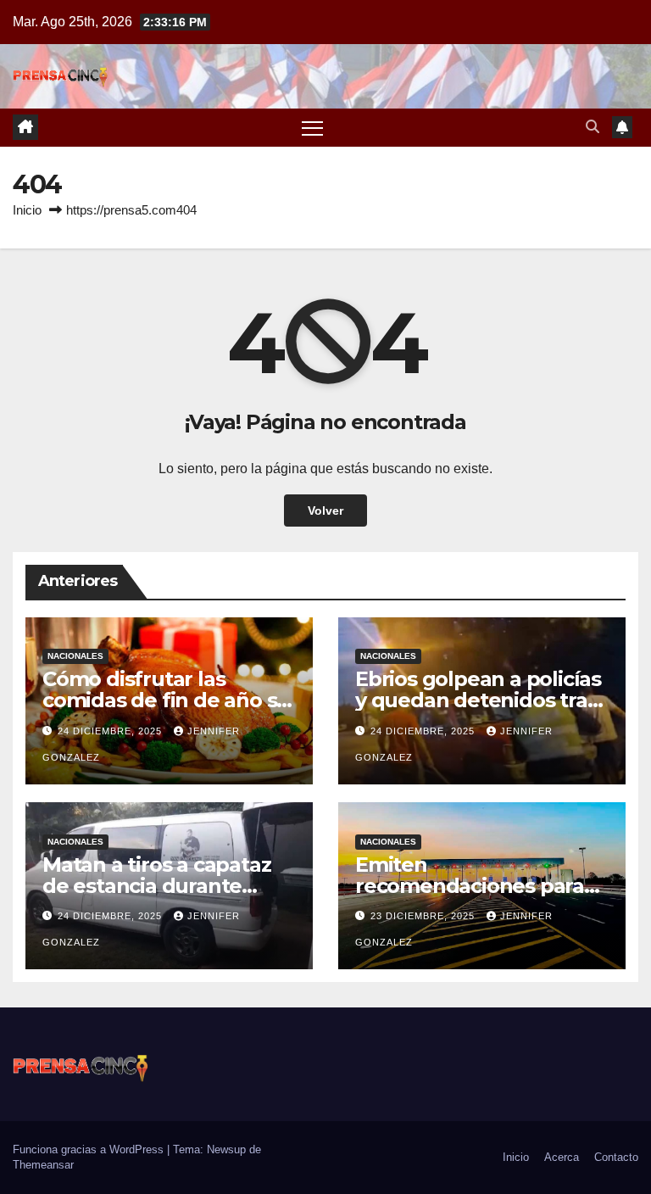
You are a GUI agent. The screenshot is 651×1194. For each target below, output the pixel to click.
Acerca (561, 1157)
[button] (592, 127)
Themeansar (43, 1164)
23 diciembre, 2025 (424, 916)
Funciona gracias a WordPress (90, 1149)
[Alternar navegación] (312, 127)
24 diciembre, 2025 (111, 731)
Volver (325, 510)
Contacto (616, 1157)
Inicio (27, 210)
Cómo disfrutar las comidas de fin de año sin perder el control (168, 700)
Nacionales (75, 656)
